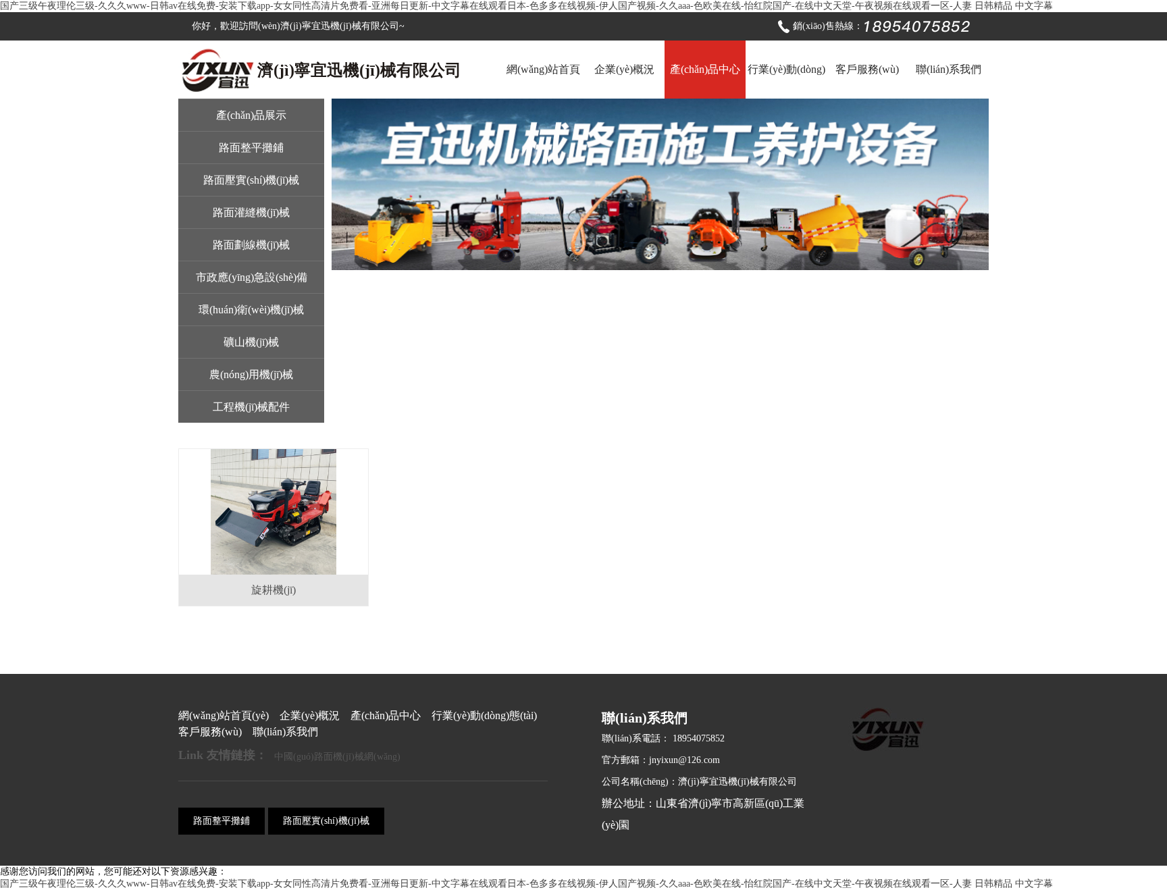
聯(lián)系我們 (948, 69)
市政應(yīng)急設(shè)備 (251, 277)
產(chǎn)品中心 (705, 69)
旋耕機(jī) (273, 590)
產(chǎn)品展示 (251, 115)
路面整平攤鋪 (251, 147)
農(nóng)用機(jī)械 (251, 374)
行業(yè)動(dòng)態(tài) (786, 81)
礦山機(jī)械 (251, 342)
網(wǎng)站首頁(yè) (543, 81)
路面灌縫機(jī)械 (251, 212)
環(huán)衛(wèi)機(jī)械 (251, 309)
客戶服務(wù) (867, 69)
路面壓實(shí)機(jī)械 (251, 180)
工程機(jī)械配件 (251, 407)
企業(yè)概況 (624, 69)
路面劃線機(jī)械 (251, 245)
